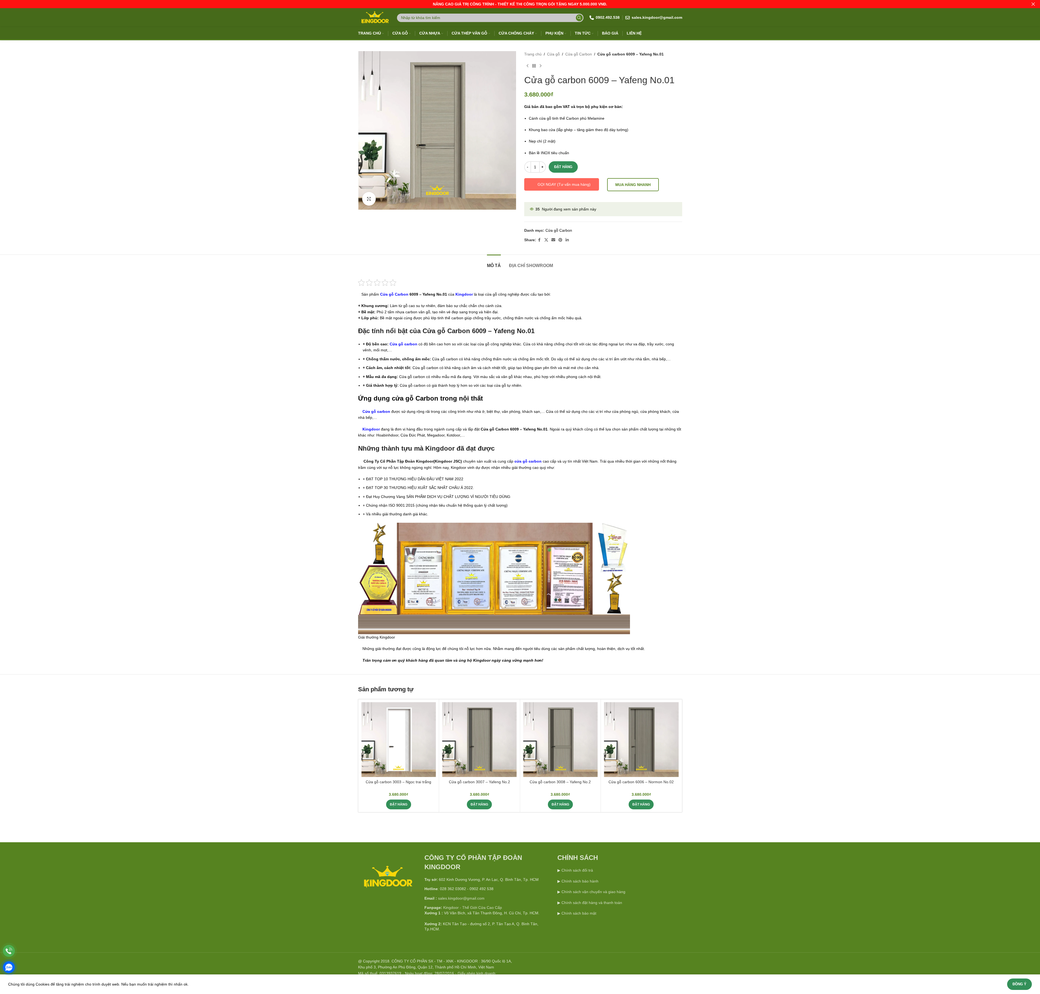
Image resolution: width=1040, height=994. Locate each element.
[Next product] (540, 66)
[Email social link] (553, 240)
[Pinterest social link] (560, 240)
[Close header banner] (1033, 4)
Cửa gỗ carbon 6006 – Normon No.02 (641, 782)
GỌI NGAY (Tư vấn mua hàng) (564, 184)
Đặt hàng (563, 167)
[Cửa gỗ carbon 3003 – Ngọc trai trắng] (398, 739)
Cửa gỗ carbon (403, 344)
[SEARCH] (579, 17)
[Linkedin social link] (567, 240)
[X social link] (546, 240)
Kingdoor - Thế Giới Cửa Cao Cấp (472, 907)
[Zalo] (9, 967)
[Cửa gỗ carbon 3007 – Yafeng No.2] (479, 739)
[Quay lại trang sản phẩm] (534, 66)
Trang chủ (533, 54)
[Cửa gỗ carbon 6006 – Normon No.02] (641, 739)
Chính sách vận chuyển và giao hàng (593, 892)
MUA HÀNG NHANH (633, 184)
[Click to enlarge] (369, 199)
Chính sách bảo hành (579, 881)
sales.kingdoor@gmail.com (461, 898)
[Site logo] (374, 17)
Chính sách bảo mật (578, 913)
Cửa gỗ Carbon (578, 54)
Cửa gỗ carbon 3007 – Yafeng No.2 (479, 782)
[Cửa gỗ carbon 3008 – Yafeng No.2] (560, 739)
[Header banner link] (520, 4)
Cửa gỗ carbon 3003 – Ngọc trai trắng (398, 782)
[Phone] (9, 951)
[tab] (494, 263)
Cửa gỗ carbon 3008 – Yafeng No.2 (560, 782)
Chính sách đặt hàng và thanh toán (591, 902)
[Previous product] (527, 66)
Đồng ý (1019, 984)
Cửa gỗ (553, 54)
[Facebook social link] (539, 240)
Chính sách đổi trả (576, 870)
